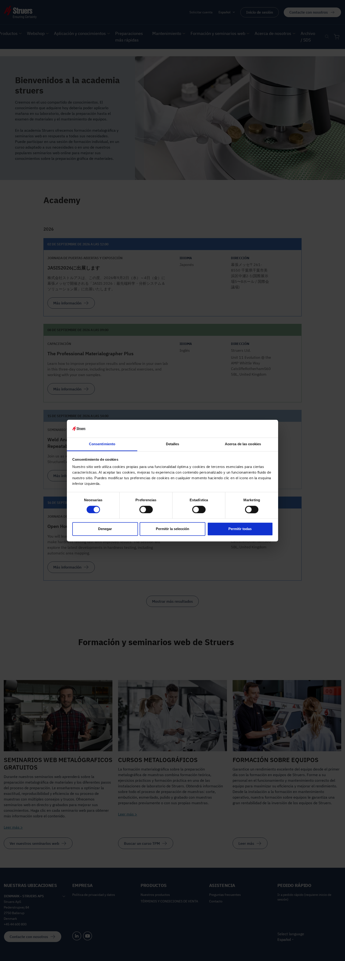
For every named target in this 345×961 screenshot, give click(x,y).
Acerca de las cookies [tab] (243, 444)
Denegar (105, 529)
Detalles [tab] (172, 444)
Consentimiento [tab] (102, 444)
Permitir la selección (172, 529)
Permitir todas (240, 529)
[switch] (146, 509)
